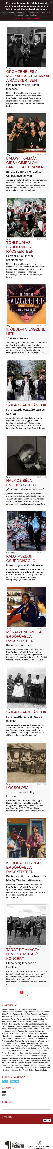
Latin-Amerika (33, 1036)
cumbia (41, 1019)
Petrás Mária (16, 1051)
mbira (4, 1043)
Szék (46, 1058)
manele (27, 1041)
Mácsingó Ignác (27, 1038)
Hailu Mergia (29, 1031)
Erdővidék (44, 1024)
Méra (9, 1043)
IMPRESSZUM (7, 1117)
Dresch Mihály (22, 1021)
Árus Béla (23, 1009)
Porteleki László (28, 1051)
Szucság (20, 1060)
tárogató (28, 1063)
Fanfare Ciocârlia (37, 1026)
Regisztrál (14, 1081)
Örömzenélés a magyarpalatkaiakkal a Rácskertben (28, 75)
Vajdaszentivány (17, 1068)
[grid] (49, 1120)
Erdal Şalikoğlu (22, 1024)
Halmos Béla (40, 1031)
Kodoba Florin (12, 1036)
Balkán (36, 1009)
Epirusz (12, 1024)
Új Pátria (34, 1065)
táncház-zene (36, 1060)
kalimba (30, 1034)
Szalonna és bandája (37, 1056)
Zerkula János (34, 1070)
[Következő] (26, 995)
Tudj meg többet (32, 19)
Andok (11, 1009)
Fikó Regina (27, 1029)
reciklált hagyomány (30, 1053)
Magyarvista (19, 1041)
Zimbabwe (44, 1070)
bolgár (38, 1014)
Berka (33, 1014)
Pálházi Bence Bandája (40, 1048)
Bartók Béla (25, 1014)
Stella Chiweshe (15, 1056)
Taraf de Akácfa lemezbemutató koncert (22, 954)
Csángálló (27, 1019)
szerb (4, 1060)
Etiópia (4, 1026)
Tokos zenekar (38, 1063)
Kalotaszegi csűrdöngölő (20, 558)
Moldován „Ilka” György (11, 1046)
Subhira (25, 1056)
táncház (27, 1060)
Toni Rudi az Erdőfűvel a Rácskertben (20, 247)
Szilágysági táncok (26, 405)
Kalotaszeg (38, 1034)
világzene (14, 1070)
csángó (34, 1019)
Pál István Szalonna (22, 1048)
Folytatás (18, 18)
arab (17, 1009)
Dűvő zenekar (33, 1021)
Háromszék (6, 1034)
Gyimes (21, 1031)
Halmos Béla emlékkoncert (21, 482)
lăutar (42, 1036)
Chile (31, 1017)
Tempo (8, 68)
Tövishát (14, 1065)
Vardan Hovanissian (31, 1068)
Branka (45, 1014)
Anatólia (5, 1009)
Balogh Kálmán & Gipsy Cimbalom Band (24, 1012)
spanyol (5, 1056)
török (8, 1065)
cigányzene (44, 1017)
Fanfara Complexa (23, 1026)
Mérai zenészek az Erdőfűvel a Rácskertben (25, 636)
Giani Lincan (37, 1029)
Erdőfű (36, 1024)
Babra (30, 1009)
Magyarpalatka (8, 1041)
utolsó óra (6, 1068)
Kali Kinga (10, 553)
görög (14, 1031)
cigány (36, 1017)
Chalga (25, 1017)
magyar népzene (40, 1038)
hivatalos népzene (19, 1034)
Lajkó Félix (23, 1036)
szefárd (41, 1058)
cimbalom (6, 1019)
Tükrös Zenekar (25, 1065)
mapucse (34, 1041)
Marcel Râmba (44, 1041)
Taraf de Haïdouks (17, 1063)
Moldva (23, 1046)
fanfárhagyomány (15, 1029)
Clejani (19, 1019)
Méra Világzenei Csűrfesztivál (23, 1043)
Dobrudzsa (11, 1021)
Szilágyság (11, 1060)
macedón (16, 1038)
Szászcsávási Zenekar (21, 1058)
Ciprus (13, 1019)
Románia (42, 1053)
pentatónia (6, 1051)
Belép (5, 1081)
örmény (38, 1046)
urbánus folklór (44, 1065)
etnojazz (11, 1026)
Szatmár (34, 1058)
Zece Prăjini (23, 1070)
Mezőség (39, 1043)
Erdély (31, 1024)
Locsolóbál (18, 787)
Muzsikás (30, 1046)
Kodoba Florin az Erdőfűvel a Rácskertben (24, 867)
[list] (45, 1120)
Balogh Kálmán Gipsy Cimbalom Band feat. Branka (24, 162)
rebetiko (19, 1053)
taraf (44, 1060)
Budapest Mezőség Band (11, 1017)
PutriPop (38, 1051)
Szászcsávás (7, 1058)
